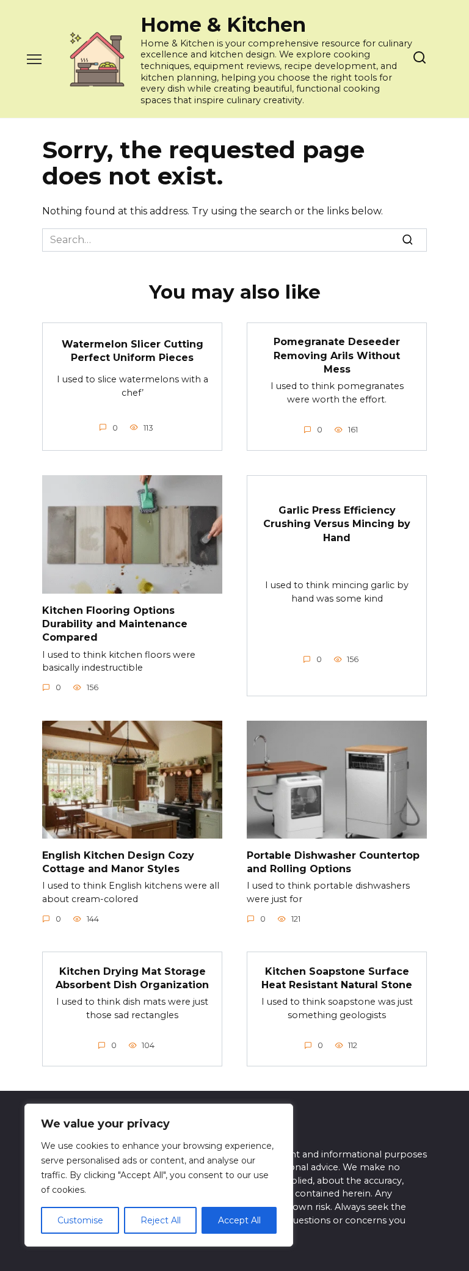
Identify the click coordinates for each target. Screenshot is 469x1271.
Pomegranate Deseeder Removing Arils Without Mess (337, 355)
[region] (158, 1175)
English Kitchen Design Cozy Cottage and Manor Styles (118, 861)
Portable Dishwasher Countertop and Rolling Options (333, 861)
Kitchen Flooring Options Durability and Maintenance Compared (114, 623)
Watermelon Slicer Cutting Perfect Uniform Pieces (132, 350)
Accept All (239, 1220)
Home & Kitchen (223, 25)
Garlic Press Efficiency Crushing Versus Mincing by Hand (336, 524)
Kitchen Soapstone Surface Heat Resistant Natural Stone (336, 977)
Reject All (160, 1220)
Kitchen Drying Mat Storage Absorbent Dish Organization (132, 977)
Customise (80, 1220)
